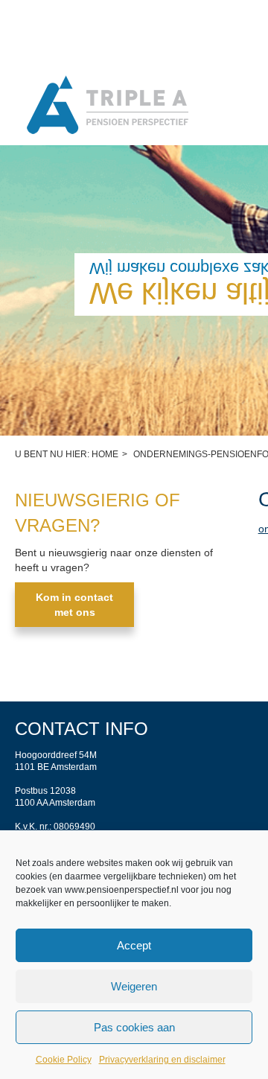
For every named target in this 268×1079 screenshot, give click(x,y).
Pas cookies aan (134, 1027)
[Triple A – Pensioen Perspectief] (108, 106)
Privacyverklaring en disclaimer (162, 1059)
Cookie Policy (64, 1059)
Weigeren (134, 986)
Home (105, 454)
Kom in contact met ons (74, 604)
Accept (134, 945)
